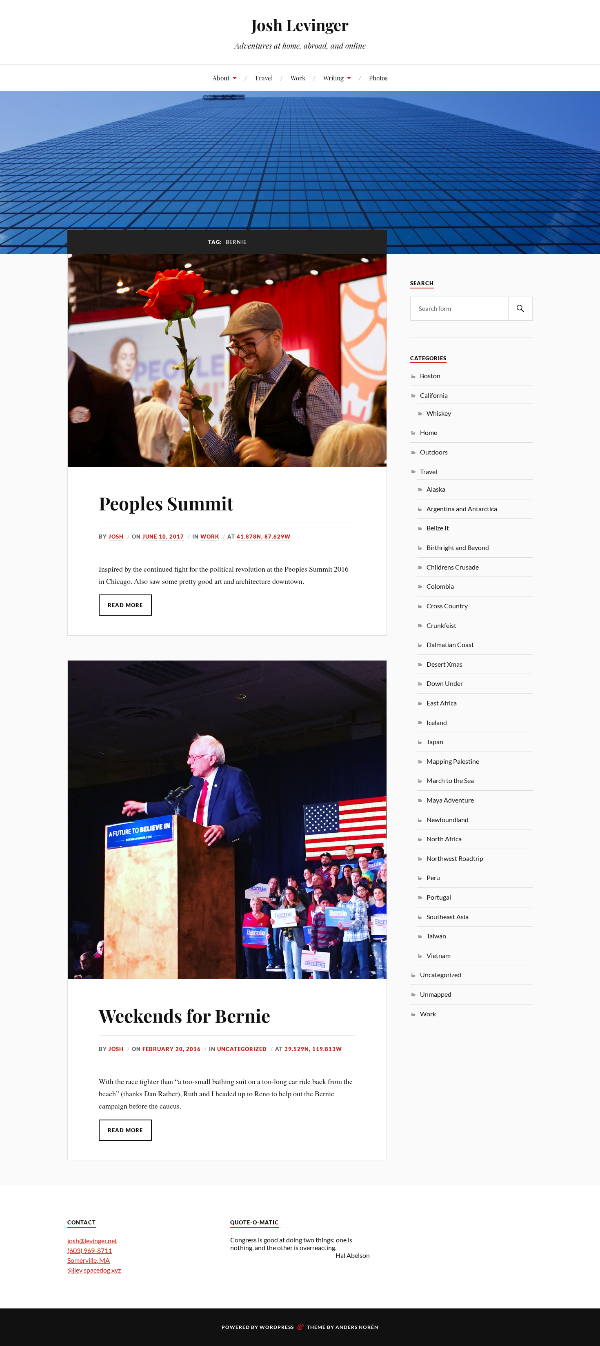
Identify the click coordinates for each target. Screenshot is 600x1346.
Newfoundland (448, 819)
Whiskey (439, 413)
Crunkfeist (441, 625)
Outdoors (434, 452)
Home (428, 432)
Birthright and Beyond (458, 547)
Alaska (436, 489)
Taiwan (436, 936)
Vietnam (439, 955)
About (221, 77)
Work (298, 77)
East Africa (442, 703)
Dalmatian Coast (450, 644)
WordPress (277, 1327)
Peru (433, 877)
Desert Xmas (444, 664)
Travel (264, 77)
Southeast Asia (448, 916)
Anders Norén (357, 1327)
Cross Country (447, 606)
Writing (333, 77)
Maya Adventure (450, 800)
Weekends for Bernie (184, 1015)
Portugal (439, 897)
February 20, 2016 (171, 1049)
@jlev (74, 1270)
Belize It (438, 528)
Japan (435, 741)
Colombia (440, 586)
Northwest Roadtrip (455, 858)
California (434, 395)
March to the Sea (450, 780)
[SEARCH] (520, 309)
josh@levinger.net (92, 1240)
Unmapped (435, 994)
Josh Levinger (300, 24)
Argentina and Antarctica (462, 508)
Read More (125, 605)
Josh (116, 536)
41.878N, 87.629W (264, 536)
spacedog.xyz (102, 1270)
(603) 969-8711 (89, 1250)
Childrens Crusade (453, 567)
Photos (378, 77)
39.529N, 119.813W (313, 1049)
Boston (430, 375)
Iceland (437, 722)
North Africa (444, 839)
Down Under (445, 683)
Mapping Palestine (453, 761)
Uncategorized (242, 1049)
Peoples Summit (166, 503)
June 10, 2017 (163, 536)
